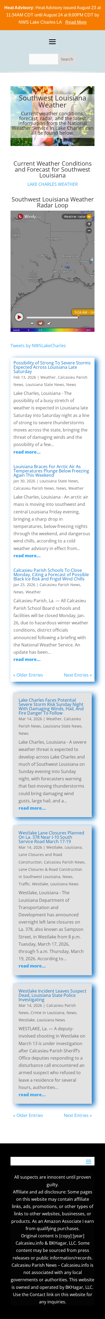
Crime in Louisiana (47, 1012)
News (71, 384)
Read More (76, 22)
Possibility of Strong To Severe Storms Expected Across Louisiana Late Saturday (52, 367)
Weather (48, 377)
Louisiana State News (45, 384)
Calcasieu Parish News (33, 488)
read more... (27, 452)
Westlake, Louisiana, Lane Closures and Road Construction (51, 854)
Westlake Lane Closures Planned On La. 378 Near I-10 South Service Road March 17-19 (51, 837)
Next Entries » (78, 675)
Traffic (24, 883)
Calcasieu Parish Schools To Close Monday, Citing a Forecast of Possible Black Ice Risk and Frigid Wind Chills (51, 574)
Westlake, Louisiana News (55, 883)
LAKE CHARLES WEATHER (52, 184)
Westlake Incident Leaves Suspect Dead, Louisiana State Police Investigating (52, 995)
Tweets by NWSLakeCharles (38, 346)
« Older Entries (28, 675)
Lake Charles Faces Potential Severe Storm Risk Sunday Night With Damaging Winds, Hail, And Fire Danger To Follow (51, 706)
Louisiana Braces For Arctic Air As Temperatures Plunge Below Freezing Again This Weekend (51, 471)
